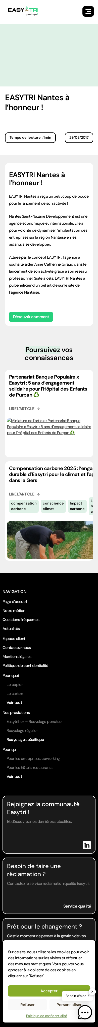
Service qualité (77, 906)
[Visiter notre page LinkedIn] (87, 845)
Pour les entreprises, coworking (33, 758)
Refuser (27, 1004)
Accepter (49, 991)
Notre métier (13, 610)
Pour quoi (11, 675)
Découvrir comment (31, 316)
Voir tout (14, 702)
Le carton (15, 693)
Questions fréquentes (21, 619)
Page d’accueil (15, 601)
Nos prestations (16, 712)
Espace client (14, 638)
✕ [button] (92, 992)
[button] (85, 1013)
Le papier (15, 684)
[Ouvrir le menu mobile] (88, 11)
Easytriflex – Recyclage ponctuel (34, 721)
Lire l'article (21, 408)
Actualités (11, 628)
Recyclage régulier (22, 730)
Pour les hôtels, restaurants (30, 767)
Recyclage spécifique (25, 739)
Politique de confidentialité (46, 1016)
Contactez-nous (17, 647)
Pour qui (10, 749)
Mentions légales (17, 656)
